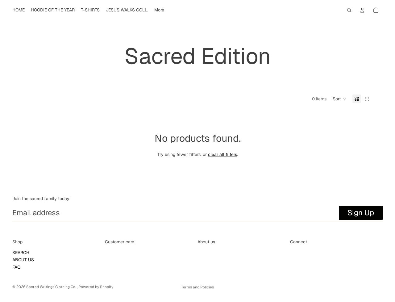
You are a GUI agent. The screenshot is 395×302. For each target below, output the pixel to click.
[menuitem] (159, 10)
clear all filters (222, 154)
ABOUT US (23, 259)
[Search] (349, 10)
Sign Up (360, 212)
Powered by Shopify (95, 286)
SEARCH (20, 252)
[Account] (362, 10)
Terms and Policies (197, 287)
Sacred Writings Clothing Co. (51, 286)
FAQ (16, 267)
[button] (339, 99)
